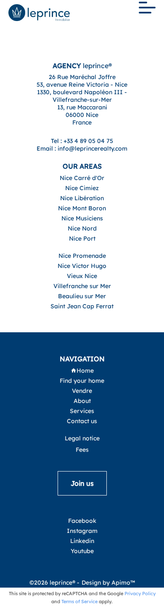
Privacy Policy (140, 593)
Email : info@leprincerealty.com (82, 148)
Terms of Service (79, 601)
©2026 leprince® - (54, 582)
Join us (82, 483)
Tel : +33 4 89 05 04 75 (82, 141)
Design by (108, 582)
